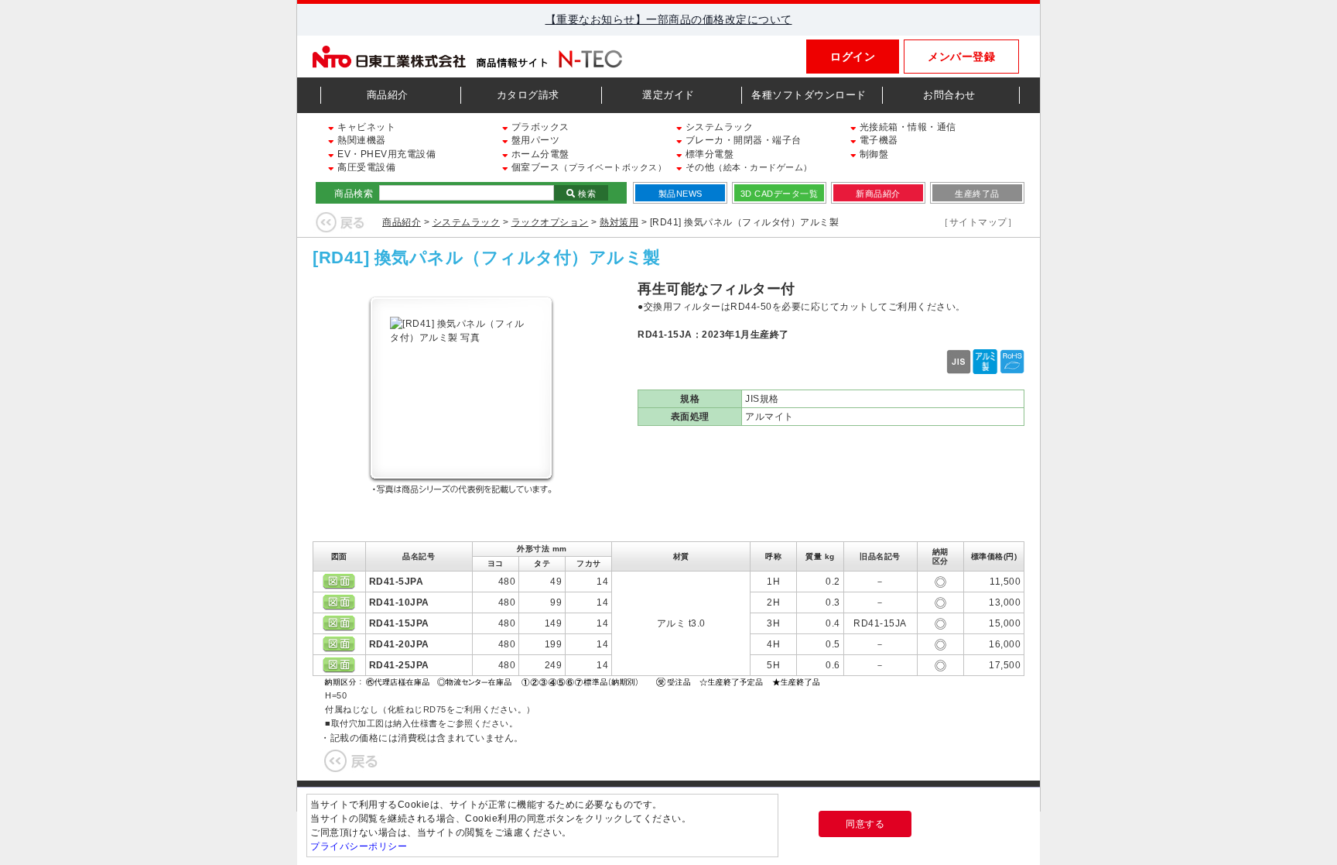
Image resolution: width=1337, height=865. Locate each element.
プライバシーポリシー (358, 846)
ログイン (852, 56)
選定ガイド (668, 95)
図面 (339, 581)
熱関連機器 (360, 140)
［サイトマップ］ (978, 222)
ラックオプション (550, 222)
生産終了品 (977, 193)
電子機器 (877, 140)
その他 (747, 167)
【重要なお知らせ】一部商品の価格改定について (668, 19)
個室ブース (587, 167)
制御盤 (872, 154)
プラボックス (538, 127)
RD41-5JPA (396, 581)
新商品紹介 (878, 193)
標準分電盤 (707, 154)
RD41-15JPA (399, 623)
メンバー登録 (961, 56)
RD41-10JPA (399, 602)
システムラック (717, 127)
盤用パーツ (533, 140)
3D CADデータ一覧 (779, 193)
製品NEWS (680, 193)
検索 (586, 193)
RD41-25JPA (399, 665)
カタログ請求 (528, 95)
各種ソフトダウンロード (809, 95)
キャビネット (365, 127)
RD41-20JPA (399, 644)
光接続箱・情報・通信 (906, 127)
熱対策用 (619, 222)
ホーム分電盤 (538, 154)
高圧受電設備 (365, 167)
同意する (865, 824)
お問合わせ (949, 95)
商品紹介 (388, 95)
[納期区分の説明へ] (573, 680)
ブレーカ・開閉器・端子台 (742, 140)
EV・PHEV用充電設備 (385, 154)
